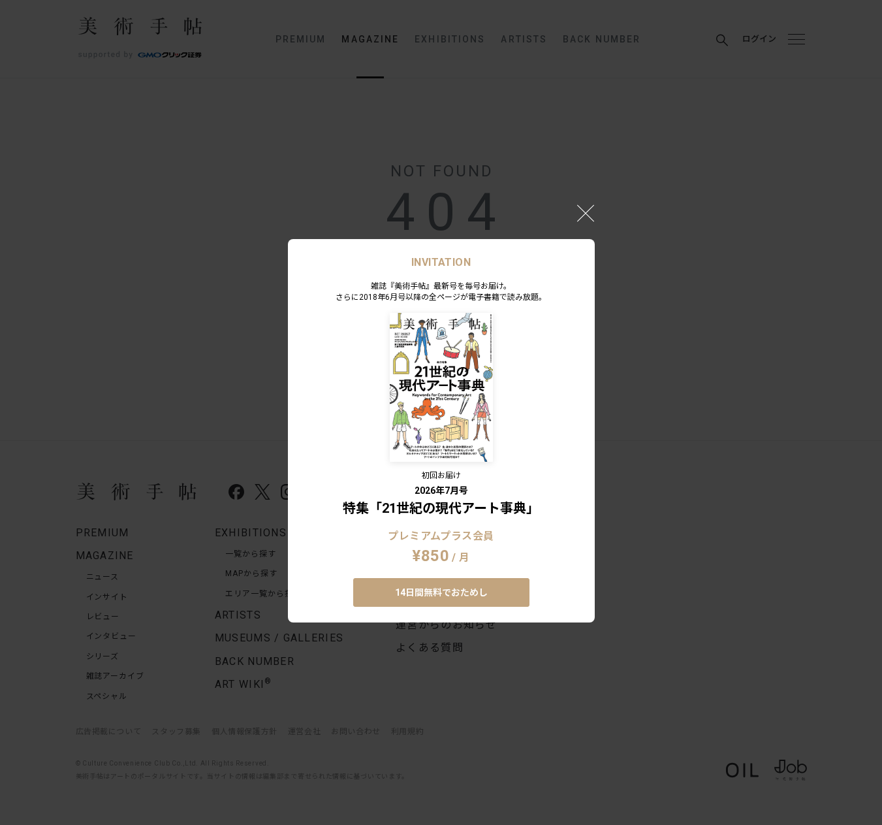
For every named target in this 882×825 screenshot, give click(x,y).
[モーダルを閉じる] (585, 212)
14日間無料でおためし (441, 592)
